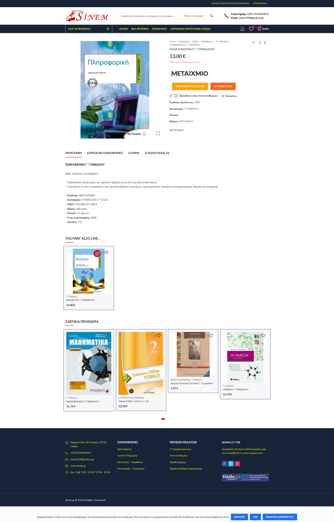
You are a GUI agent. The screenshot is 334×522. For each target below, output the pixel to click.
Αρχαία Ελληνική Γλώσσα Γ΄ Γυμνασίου (192, 383)
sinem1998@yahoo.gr (82, 459)
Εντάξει (239, 516)
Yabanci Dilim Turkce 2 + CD (133, 401)
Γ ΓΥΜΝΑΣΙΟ (222, 41)
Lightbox (158, 133)
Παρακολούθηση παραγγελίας (186, 468)
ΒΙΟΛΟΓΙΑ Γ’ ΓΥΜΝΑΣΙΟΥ (80, 300)
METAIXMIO (189, 73)
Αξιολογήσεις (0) (157, 153)
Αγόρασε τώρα (223, 86)
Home (173, 41)
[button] (163, 419)
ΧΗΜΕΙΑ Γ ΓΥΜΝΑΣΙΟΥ (236, 389)
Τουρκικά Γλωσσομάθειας (131, 398)
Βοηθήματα (207, 41)
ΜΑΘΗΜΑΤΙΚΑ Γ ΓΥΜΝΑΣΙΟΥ (82, 401)
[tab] (73, 153)
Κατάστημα (184, 41)
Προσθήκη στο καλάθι (190, 86)
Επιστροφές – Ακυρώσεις (131, 468)
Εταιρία (134, 153)
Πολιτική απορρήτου (280, 516)
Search (211, 16)
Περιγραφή (73, 153)
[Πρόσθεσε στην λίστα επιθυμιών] (105, 252)
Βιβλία (195, 41)
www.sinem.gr (78, 465)
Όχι (255, 516)
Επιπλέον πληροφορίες (105, 153)
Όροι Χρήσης (124, 449)
